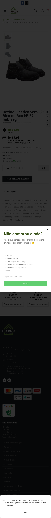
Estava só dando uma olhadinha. (20, 264)
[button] (48, 229)
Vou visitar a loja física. (16, 267)
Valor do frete (12, 259)
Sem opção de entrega (16, 261)
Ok (25, 512)
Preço (9, 256)
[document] (25, 259)
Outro (8, 270)
